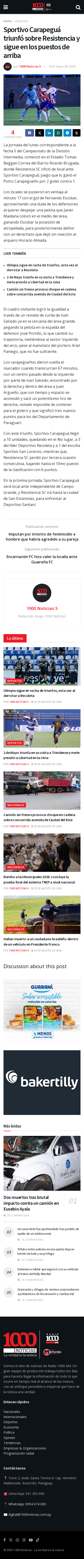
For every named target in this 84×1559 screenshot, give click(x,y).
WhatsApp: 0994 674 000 (27, 1504)
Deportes (21, 21)
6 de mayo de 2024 (62, 66)
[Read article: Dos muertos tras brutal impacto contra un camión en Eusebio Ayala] (42, 1163)
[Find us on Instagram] (17, 1540)
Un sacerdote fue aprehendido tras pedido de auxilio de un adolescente (48, 1231)
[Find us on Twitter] (11, 1540)
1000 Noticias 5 (30, 66)
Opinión (9, 1437)
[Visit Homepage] (42, 7)
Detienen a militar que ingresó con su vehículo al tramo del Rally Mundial (48, 1271)
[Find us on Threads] (24, 1540)
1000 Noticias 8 (19, 826)
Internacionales (15, 1417)
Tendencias (12, 1443)
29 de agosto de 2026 (47, 701)
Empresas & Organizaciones (25, 1448)
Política (9, 1432)
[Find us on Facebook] (5, 1540)
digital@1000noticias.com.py (29, 1514)
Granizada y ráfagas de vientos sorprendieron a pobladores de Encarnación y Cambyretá (48, 1291)
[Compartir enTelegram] (67, 133)
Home (8, 21)
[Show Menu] (6, 7)
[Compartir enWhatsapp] (58, 133)
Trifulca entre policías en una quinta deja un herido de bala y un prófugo (46, 1251)
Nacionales (15, 805)
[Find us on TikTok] (37, 1540)
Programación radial (19, 1453)
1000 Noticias (23, 1550)
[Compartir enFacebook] (29, 133)
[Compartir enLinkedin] (49, 133)
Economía (11, 1427)
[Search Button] (78, 7)
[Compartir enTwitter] (39, 133)
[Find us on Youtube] (31, 1540)
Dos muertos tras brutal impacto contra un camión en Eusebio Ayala (31, 1203)
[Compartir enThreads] (76, 133)
